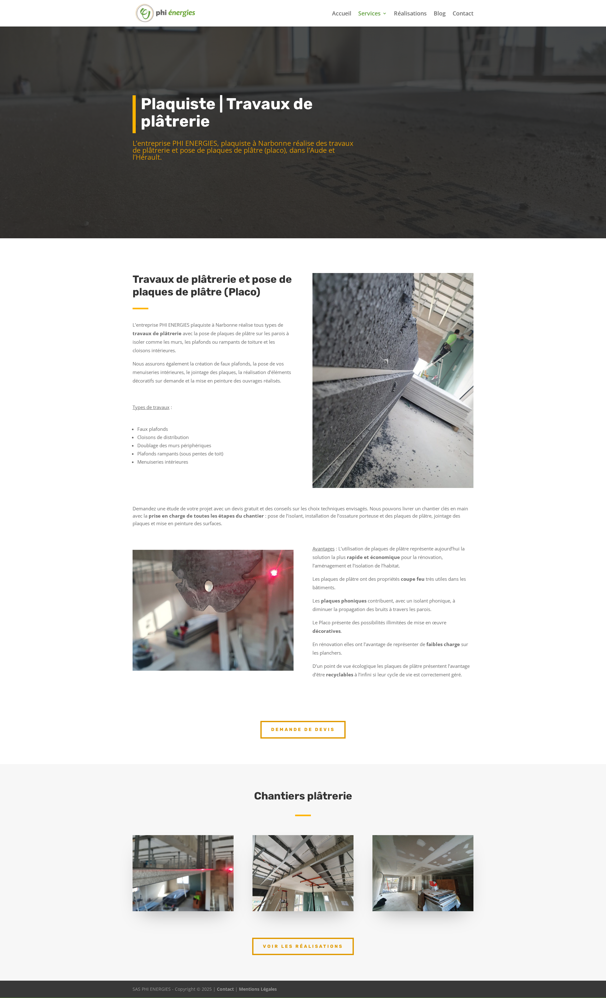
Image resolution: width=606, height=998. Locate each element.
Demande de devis (303, 729)
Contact (463, 14)
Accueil (341, 14)
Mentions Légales (258, 989)
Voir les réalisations (303, 946)
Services (369, 14)
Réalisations (410, 14)
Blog (440, 14)
